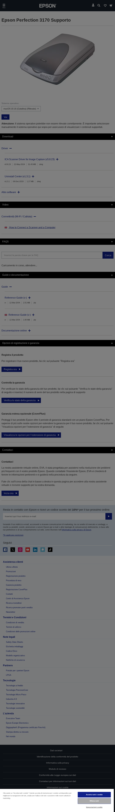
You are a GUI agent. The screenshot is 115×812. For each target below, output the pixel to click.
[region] (57, 800)
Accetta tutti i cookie (94, 794)
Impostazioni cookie (94, 807)
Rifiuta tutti (94, 801)
